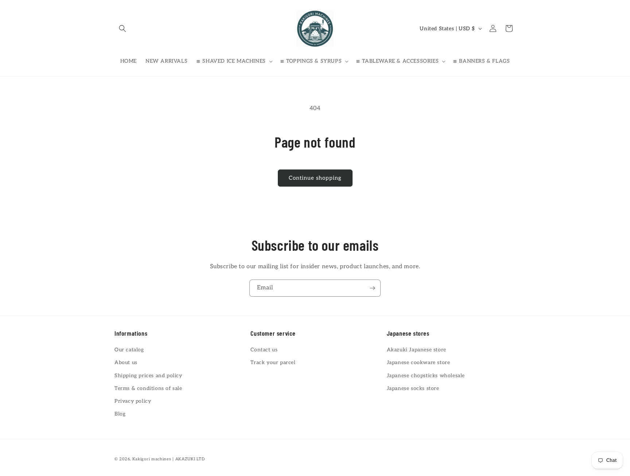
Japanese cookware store (418, 363)
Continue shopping (315, 178)
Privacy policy (132, 401)
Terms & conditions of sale (148, 388)
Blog (119, 414)
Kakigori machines (151, 459)
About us (125, 363)
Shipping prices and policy (148, 375)
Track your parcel (272, 363)
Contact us (263, 350)
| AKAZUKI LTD (188, 459)
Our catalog (129, 350)
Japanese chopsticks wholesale (426, 375)
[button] (122, 28)
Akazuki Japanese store (416, 350)
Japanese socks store (413, 388)
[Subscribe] (372, 288)
